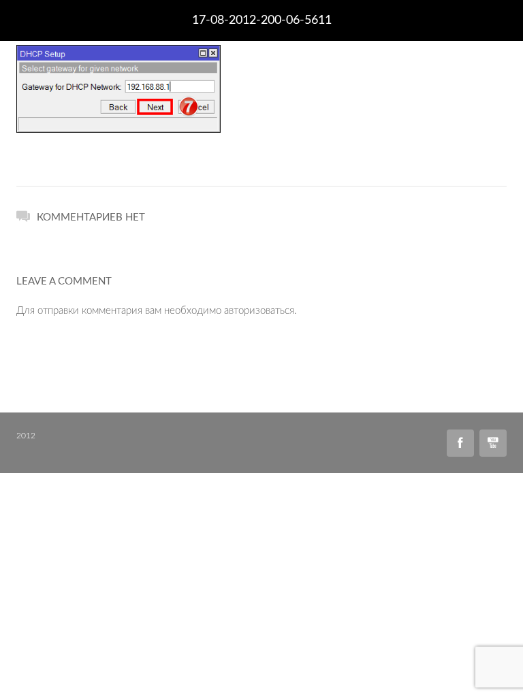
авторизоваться (259, 311)
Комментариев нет (91, 217)
